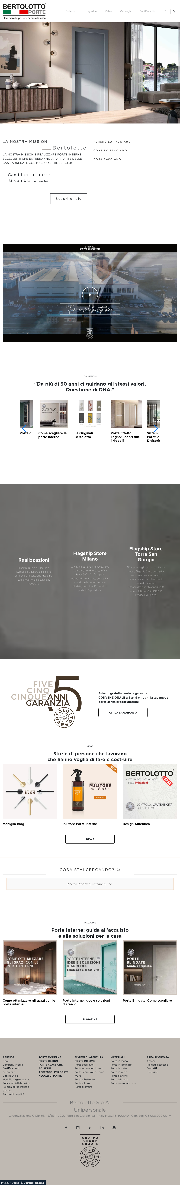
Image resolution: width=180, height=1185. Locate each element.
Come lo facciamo (110, 150)
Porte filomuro (83, 1086)
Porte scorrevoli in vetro (89, 1068)
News (90, 839)
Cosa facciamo (107, 159)
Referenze (9, 1072)
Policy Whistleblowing (16, 1083)
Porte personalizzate (123, 1083)
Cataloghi (125, 11)
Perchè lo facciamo (112, 142)
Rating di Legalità (13, 1094)
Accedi (151, 1061)
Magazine (91, 11)
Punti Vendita (147, 11)
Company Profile (13, 1064)
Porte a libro (82, 1083)
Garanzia (152, 1072)
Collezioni (71, 11)
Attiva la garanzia (123, 712)
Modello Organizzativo (16, 1079)
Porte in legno (119, 1061)
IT (165, 11)
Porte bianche (119, 1075)
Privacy (5, 1182)
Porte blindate (119, 1079)
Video (108, 11)
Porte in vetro (119, 1072)
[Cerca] (173, 11)
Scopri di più (69, 198)
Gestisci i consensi (34, 1182)
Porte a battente (85, 1079)
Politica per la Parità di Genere (16, 1088)
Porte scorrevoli (84, 1064)
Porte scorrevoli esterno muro (89, 1074)
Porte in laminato (121, 1064)
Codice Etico (10, 1075)
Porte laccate (119, 1068)
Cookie (16, 1182)
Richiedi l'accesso (157, 1064)
